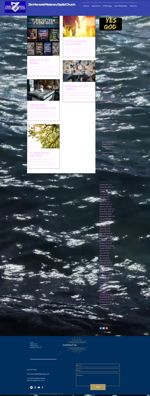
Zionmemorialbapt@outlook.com (38, 374)
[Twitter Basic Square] (103, 328)
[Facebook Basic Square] (100, 328)
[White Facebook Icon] (42, 387)
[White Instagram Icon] (35, 387)
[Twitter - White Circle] (31, 387)
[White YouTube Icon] (38, 387)
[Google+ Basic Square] (107, 328)
